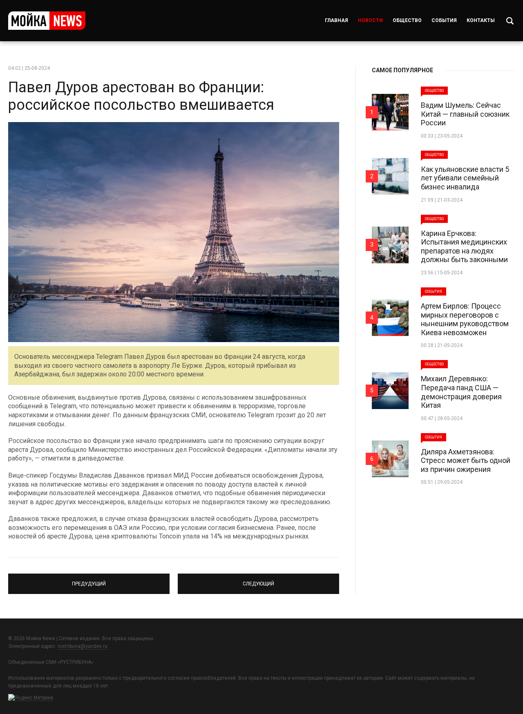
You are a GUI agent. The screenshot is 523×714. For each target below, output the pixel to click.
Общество (407, 20)
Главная (336, 20)
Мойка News (46, 20)
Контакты (481, 20)
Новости (370, 20)
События (444, 20)
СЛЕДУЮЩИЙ (258, 580)
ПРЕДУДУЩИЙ (89, 580)
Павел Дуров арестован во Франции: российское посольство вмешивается (141, 96)
